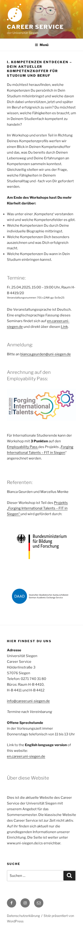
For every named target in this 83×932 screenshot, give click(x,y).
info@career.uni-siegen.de (28, 701)
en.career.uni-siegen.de (26, 756)
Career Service (35, 27)
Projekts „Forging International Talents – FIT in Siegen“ (37, 508)
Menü (44, 45)
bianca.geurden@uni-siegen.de (45, 354)
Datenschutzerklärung (23, 916)
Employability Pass (22, 447)
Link (64, 327)
